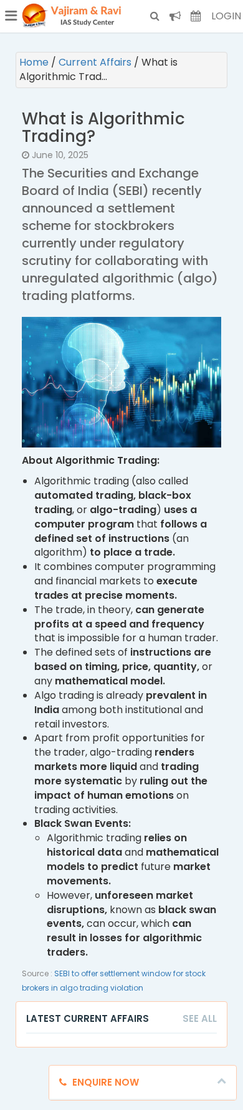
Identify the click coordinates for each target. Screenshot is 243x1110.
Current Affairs (96, 62)
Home (35, 62)
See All (200, 1018)
